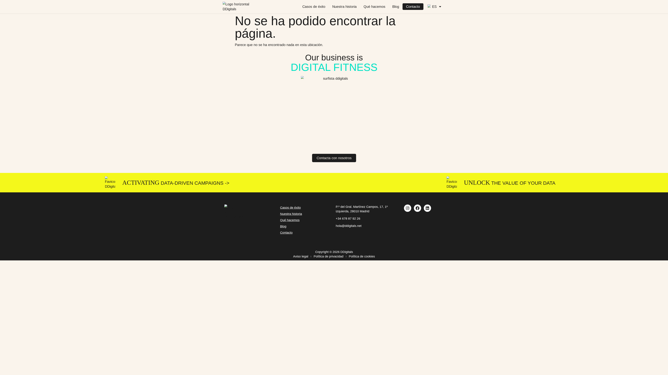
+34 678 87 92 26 (348, 218)
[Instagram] (407, 208)
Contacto (413, 7)
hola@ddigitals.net (348, 226)
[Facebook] (417, 208)
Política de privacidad (328, 256)
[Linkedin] (427, 208)
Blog (395, 7)
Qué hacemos (374, 7)
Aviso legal (300, 256)
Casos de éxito (313, 7)
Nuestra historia (344, 7)
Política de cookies (362, 256)
